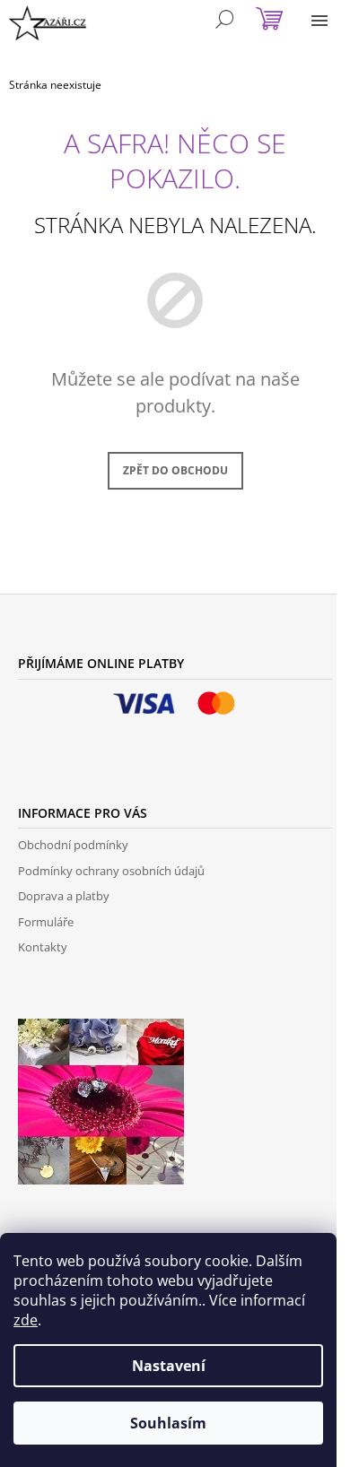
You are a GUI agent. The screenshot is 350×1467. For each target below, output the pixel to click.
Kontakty (42, 947)
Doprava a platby (63, 896)
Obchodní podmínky (73, 845)
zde (25, 1320)
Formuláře (46, 922)
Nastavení (169, 1366)
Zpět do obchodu (175, 470)
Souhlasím (168, 1423)
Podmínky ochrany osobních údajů (111, 871)
